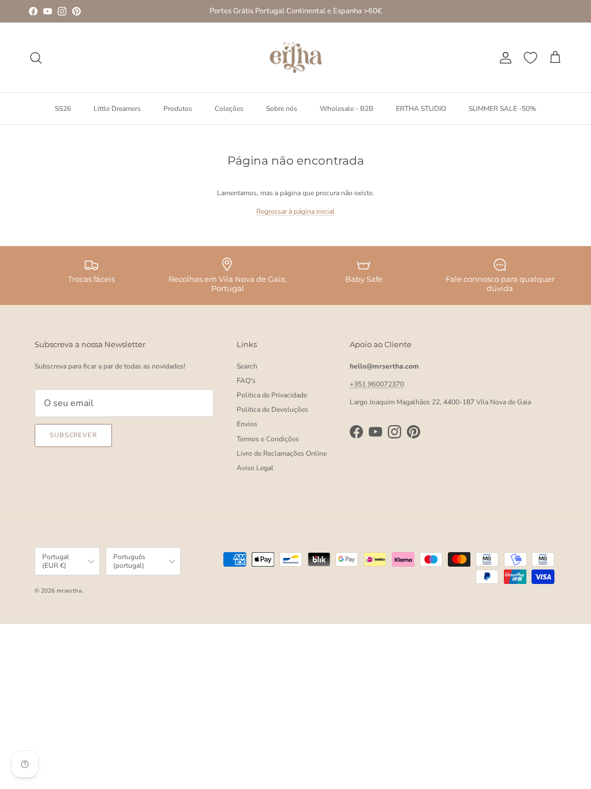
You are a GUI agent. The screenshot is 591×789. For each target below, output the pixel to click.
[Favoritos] (530, 57)
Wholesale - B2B (346, 108)
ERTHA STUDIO (421, 108)
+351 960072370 (377, 384)
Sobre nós (281, 108)
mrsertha (69, 591)
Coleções (229, 108)
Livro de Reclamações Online (282, 453)
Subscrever (73, 435)
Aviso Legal (255, 467)
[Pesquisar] (36, 58)
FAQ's (246, 380)
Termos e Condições (268, 439)
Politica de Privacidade (272, 395)
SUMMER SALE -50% (502, 108)
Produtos (177, 108)
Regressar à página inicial (295, 211)
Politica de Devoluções (272, 409)
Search (247, 366)
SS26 (63, 108)
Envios (247, 424)
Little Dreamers (117, 108)
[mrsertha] (296, 57)
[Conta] (503, 58)
